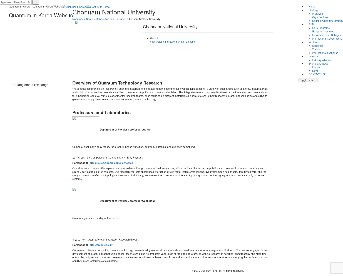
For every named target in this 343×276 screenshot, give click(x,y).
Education (318, 45)
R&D (311, 24)
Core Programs (321, 28)
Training (316, 49)
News (315, 70)
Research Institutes (323, 31)
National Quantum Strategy (327, 20)
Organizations (320, 17)
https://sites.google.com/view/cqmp (111, 163)
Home (312, 6)
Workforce (314, 42)
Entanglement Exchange (30, 84)
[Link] (2, 89)
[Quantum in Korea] (86, 6)
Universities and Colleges (326, 35)
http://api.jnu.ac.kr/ (101, 245)
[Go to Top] (2, 274)
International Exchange (325, 53)
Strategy (313, 10)
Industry (313, 56)
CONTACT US (317, 74)
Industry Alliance (321, 60)
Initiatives (317, 13)
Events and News (318, 63)
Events (316, 67)
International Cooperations (327, 38)
